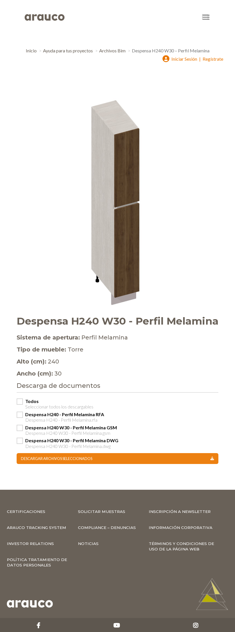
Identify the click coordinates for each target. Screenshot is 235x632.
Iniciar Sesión (184, 59)
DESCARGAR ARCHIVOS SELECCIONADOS (56, 458)
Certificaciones (26, 511)
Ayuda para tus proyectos (68, 50)
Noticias (88, 543)
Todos (59, 403)
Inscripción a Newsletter (180, 511)
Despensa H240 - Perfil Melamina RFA (64, 417)
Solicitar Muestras (101, 511)
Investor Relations (30, 543)
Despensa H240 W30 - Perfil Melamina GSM (71, 430)
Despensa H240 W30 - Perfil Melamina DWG (71, 443)
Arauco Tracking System (36, 527)
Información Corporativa (180, 527)
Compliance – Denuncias (107, 527)
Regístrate (213, 59)
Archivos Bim (112, 50)
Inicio (31, 50)
